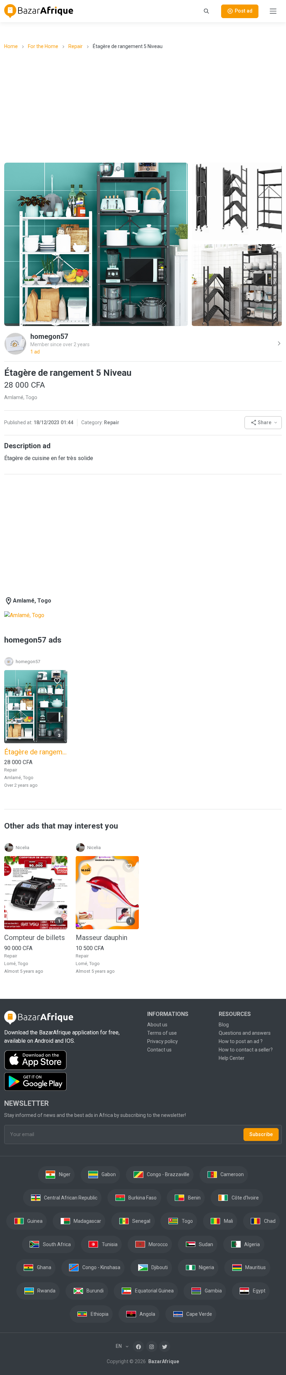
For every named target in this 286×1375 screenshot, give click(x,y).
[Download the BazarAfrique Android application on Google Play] (71, 1081)
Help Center (231, 1058)
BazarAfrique (163, 1361)
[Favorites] (57, 680)
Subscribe (261, 1134)
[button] (263, 422)
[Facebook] (138, 1346)
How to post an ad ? (241, 1041)
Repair (75, 46)
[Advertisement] (145, 105)
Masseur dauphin (101, 937)
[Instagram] (151, 1346)
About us (157, 1024)
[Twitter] (164, 1346)
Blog (224, 1024)
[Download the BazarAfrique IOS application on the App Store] (71, 1060)
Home (11, 46)
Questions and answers (245, 1033)
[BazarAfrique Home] (39, 11)
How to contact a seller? (246, 1049)
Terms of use (162, 1033)
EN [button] (119, 1346)
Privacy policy (162, 1041)
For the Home (43, 46)
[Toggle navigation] (273, 11)
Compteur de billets (34, 937)
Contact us (159, 1049)
